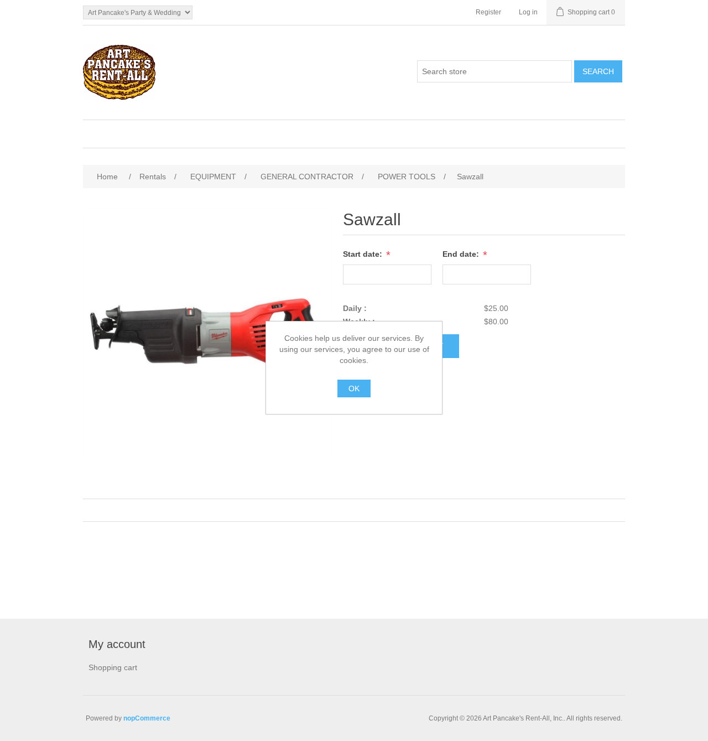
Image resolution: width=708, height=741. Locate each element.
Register (488, 12)
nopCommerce (146, 718)
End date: (461, 254)
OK (354, 388)
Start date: (363, 254)
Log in (528, 12)
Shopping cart (112, 667)
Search (598, 71)
